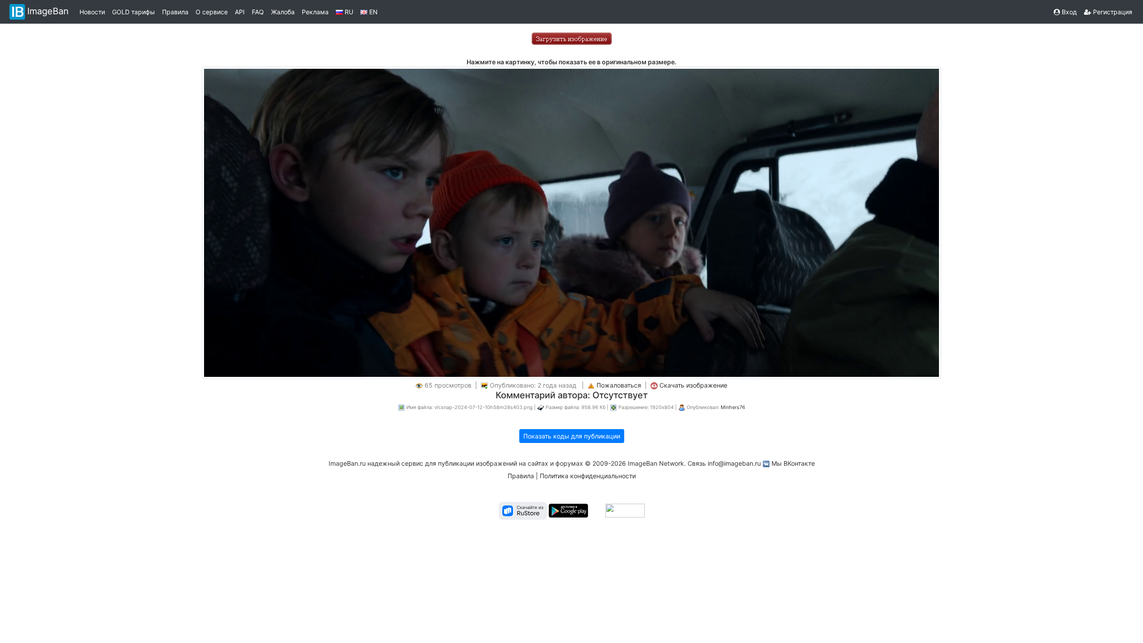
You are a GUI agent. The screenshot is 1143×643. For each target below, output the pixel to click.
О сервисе (212, 12)
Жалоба (283, 12)
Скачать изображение (693, 385)
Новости (92, 12)
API (240, 12)
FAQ (258, 12)
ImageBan (48, 11)
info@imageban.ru (734, 463)
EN (372, 12)
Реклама (315, 12)
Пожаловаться (619, 385)
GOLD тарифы (133, 12)
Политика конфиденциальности (588, 476)
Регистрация (1111, 12)
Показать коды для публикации (571, 436)
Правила (175, 12)
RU (348, 12)
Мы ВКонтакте (793, 463)
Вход (1068, 12)
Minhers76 (733, 407)
